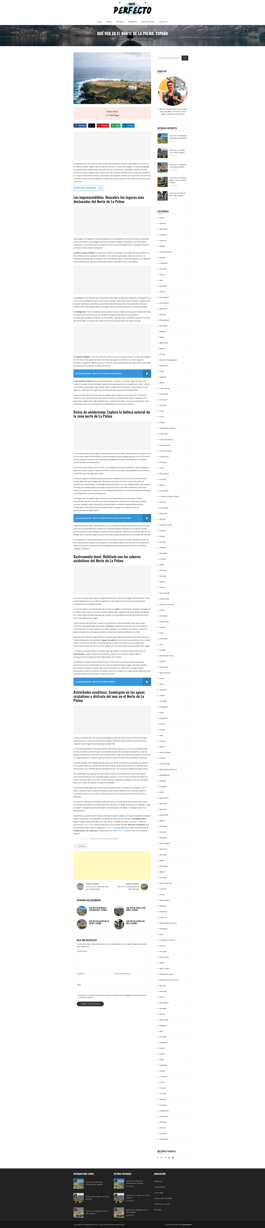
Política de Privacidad (163, 1198)
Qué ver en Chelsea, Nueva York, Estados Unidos (178, 180)
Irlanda (162, 650)
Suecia (162, 1054)
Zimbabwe (164, 1139)
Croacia (163, 462)
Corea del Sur (165, 445)
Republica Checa (167, 974)
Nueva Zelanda (166, 883)
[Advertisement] (112, 145)
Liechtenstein (165, 752)
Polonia (163, 946)
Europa (115, 112)
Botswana (164, 365)
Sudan (162, 1048)
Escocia (163, 502)
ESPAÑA (109, 22)
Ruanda (163, 985)
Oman (162, 894)
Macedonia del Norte (168, 769)
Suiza (162, 1059)
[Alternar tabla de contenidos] (99, 188)
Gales (162, 565)
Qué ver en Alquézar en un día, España (99, 922)
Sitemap (157, 1210)
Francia (163, 559)
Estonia (163, 530)
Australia (163, 286)
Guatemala (164, 599)
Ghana (162, 582)
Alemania (163, 229)
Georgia (163, 576)
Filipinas (163, 547)
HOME (99, 22)
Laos (161, 735)
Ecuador (163, 479)
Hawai (162, 610)
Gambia (163, 570)
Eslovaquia (164, 508)
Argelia (162, 257)
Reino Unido (164, 968)
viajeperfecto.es (118, 831)
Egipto (162, 485)
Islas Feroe (164, 667)
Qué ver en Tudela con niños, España (135, 908)
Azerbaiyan (164, 297)
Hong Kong (164, 621)
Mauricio (163, 809)
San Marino (164, 1003)
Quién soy (158, 1181)
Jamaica (163, 690)
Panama (163, 917)
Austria (162, 292)
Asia (161, 280)
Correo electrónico (122, 974)
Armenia (163, 269)
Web (79, 985)
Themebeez (187, 1224)
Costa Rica (164, 456)
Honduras (163, 616)
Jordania (163, 701)
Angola (162, 246)
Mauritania (164, 815)
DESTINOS (120, 22)
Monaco (163, 832)
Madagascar (165, 775)
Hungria (163, 627)
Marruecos (164, 798)
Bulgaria (163, 377)
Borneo (163, 354)
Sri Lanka (163, 1037)
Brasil (162, 371)
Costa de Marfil (166, 451)
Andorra (163, 240)
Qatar (162, 963)
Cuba (162, 468)
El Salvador (164, 491)
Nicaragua (164, 866)
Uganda (163, 1099)
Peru (161, 934)
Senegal (163, 1008)
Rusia (162, 997)
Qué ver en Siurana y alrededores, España (98, 908)
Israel (162, 678)
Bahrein (163, 314)
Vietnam (163, 1122)
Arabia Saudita (166, 252)
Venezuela (164, 1116)
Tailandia (163, 1065)
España (109, 112)
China (162, 417)
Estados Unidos (166, 525)
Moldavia (163, 826)
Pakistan (163, 906)
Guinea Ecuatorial (167, 604)
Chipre (162, 422)
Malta (162, 792)
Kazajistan (164, 707)
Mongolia (163, 838)
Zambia (163, 1128)
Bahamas (163, 309)
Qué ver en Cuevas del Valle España (135, 922)
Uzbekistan (164, 1111)
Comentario (82, 951)
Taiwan (162, 1071)
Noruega (163, 877)
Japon (162, 695)
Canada (163, 405)
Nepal (162, 860)
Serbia (162, 1014)
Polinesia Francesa (167, 940)
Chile (162, 411)
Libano (162, 747)
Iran (161, 644)
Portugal (163, 951)
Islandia (163, 661)
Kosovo (163, 724)
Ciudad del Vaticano (168, 428)
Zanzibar (163, 1133)
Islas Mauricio (165, 673)
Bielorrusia (164, 343)
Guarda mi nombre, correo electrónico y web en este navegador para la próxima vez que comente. (112, 996)
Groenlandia (165, 593)
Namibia (163, 855)
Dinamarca (164, 474)
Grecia (162, 587)
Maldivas (163, 786)
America (163, 235)
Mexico (162, 820)
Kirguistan (164, 718)
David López (114, 115)
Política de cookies (162, 1204)
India (161, 633)
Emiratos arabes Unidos (169, 496)
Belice (162, 337)
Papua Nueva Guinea (168, 923)
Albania (163, 223)
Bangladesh (164, 320)
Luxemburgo (165, 764)
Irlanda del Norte (166, 656)
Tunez (162, 1082)
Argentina (164, 263)
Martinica (163, 803)
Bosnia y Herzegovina (168, 360)
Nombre (81, 974)
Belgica (163, 331)
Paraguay (163, 929)
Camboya (164, 394)
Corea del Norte (166, 439)
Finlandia (163, 553)
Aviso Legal (158, 1192)
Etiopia (162, 536)
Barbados (163, 326)
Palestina (163, 912)
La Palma (82, 846)
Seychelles (164, 1020)
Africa (162, 218)
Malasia (163, 781)
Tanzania (163, 1076)
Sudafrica (163, 1042)
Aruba (162, 274)
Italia (162, 684)
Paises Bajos (164, 900)
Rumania (163, 991)
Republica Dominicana (169, 980)
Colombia (163, 434)
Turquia (163, 1088)
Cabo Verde (165, 388)
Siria (161, 1031)
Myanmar (163, 849)
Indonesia (163, 638)
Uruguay (163, 1105)
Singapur (163, 1025)
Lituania (163, 758)
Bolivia (162, 348)
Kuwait (162, 729)
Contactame (159, 1187)
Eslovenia (163, 513)
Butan (162, 383)
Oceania (163, 889)
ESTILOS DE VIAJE (148, 22)
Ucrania (163, 1094)
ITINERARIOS (132, 22)
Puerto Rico (164, 957)
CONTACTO (163, 22)
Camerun (163, 400)
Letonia (163, 741)
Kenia (162, 712)
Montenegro (165, 843)
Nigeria (162, 872)
